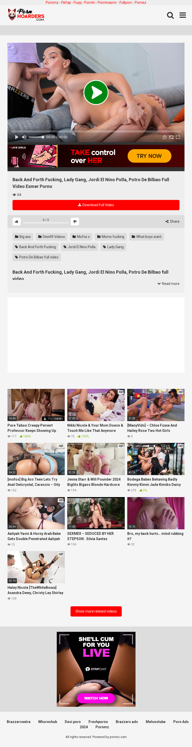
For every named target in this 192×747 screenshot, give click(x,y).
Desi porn (73, 722)
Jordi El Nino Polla (81, 247)
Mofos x (83, 237)
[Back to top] (175, 732)
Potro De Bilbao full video (38, 257)
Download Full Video (98, 205)
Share (174, 221)
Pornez (140, 2)
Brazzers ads (127, 722)
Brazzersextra (18, 722)
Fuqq (78, 2)
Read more (170, 284)
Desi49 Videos (53, 237)
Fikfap (66, 2)
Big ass (25, 237)
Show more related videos (96, 611)
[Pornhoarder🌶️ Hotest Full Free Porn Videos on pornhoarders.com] (26, 15)
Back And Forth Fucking (37, 247)
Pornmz (52, 2)
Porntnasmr (107, 2)
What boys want (149, 237)
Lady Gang (115, 247)
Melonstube (156, 722)
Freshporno (98, 722)
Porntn (89, 2)
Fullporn (126, 2)
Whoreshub (47, 722)
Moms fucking (112, 237)
